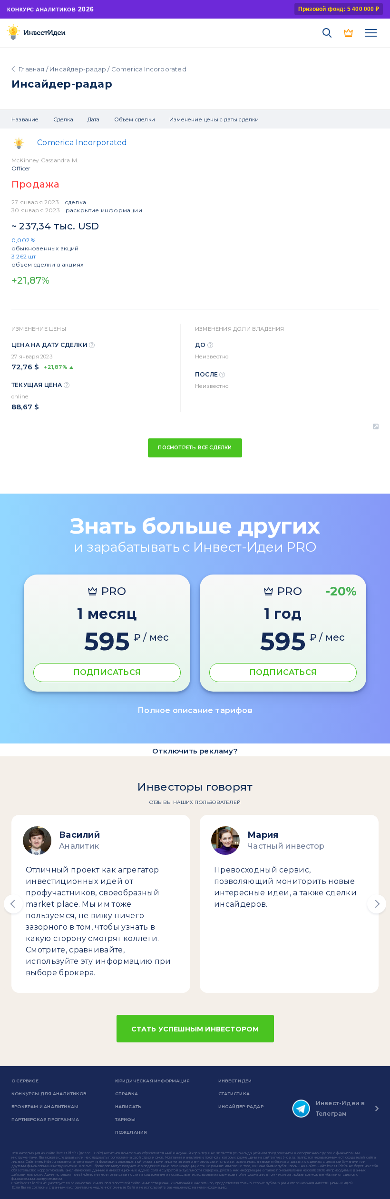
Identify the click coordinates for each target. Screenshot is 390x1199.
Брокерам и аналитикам (44, 1106)
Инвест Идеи (235, 1080)
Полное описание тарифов (195, 710)
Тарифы (125, 1119)
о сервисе (25, 1080)
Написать (128, 1106)
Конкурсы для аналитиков (49, 1093)
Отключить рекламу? (195, 750)
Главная (31, 69)
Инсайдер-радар (77, 69)
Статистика (234, 1093)
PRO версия (349, 32)
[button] (13, 903)
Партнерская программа (45, 1119)
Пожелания (131, 1132)
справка (126, 1093)
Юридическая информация (152, 1080)
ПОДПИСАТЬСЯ (107, 672)
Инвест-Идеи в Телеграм (340, 1108)
